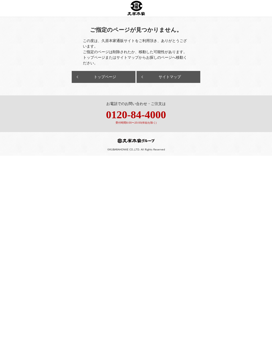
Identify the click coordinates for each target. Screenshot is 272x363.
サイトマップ (170, 76)
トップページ (105, 76)
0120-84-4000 (136, 115)
